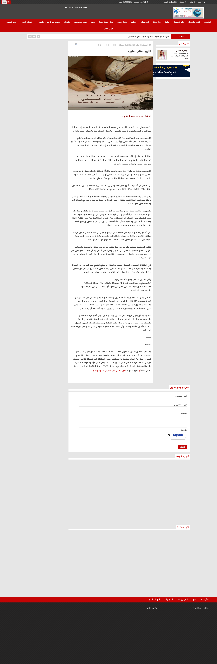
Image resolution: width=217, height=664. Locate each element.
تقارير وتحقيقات (80, 22)
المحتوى (184, 413)
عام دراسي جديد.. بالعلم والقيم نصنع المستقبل (148, 36)
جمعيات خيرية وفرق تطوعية (49, 22)
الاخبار (194, 599)
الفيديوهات (182, 599)
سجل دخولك (132, 370)
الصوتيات (169, 599)
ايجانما (167, 22)
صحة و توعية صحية (106, 22)
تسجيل (181, 2)
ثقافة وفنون (122, 22)
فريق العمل (108, 28)
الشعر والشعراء (194, 22)
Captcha (184, 430)
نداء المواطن (11, 22)
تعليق (182, 447)
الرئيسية (200, 2)
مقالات (134, 22)
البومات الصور (27, 22)
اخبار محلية (157, 22)
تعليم (93, 22)
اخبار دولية (144, 22)
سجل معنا (145, 370)
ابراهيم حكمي (182, 50)
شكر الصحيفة (179, 22)
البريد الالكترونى (180, 404)
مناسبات (67, 22)
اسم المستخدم (181, 396)
